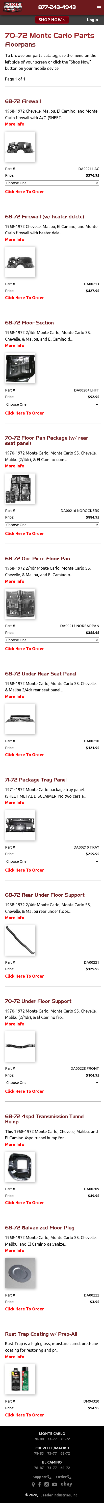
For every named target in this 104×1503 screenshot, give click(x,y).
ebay (66, 1484)
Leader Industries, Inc (58, 1495)
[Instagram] (46, 1484)
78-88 (39, 1439)
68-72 (65, 1453)
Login (92, 19)
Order (61, 1477)
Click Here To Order (24, 191)
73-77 (52, 1439)
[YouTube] (54, 1484)
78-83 (39, 1453)
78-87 (39, 1468)
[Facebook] (39, 1484)
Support (40, 1477)
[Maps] (33, 1484)
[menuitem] (92, 20)
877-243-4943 (57, 7)
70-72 (65, 1439)
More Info (14, 124)
